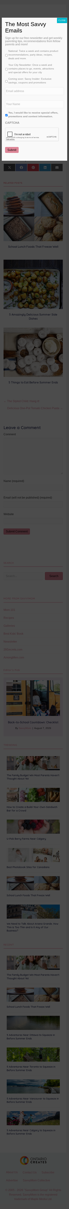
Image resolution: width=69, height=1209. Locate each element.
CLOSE (62, 20)
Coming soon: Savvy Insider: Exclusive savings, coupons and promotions (29, 80)
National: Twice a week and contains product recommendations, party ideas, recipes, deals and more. (33, 55)
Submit (11, 149)
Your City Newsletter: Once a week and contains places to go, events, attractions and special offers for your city (31, 68)
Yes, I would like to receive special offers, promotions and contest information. (33, 114)
